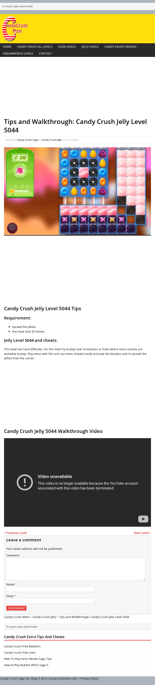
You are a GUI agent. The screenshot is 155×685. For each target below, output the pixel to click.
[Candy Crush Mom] (77, 28)
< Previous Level (15, 533)
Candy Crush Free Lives (20, 652)
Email (10, 596)
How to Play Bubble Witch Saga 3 (26, 665)
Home (7, 46)
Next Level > (142, 533)
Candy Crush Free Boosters (22, 646)
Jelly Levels (90, 46)
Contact (45, 53)
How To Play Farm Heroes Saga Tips (28, 659)
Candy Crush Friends (120, 46)
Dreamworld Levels (18, 53)
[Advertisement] (77, 89)
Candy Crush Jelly (52, 140)
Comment (12, 555)
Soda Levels (67, 46)
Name (10, 584)
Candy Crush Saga (27, 140)
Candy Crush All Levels (34, 46)
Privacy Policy (89, 678)
